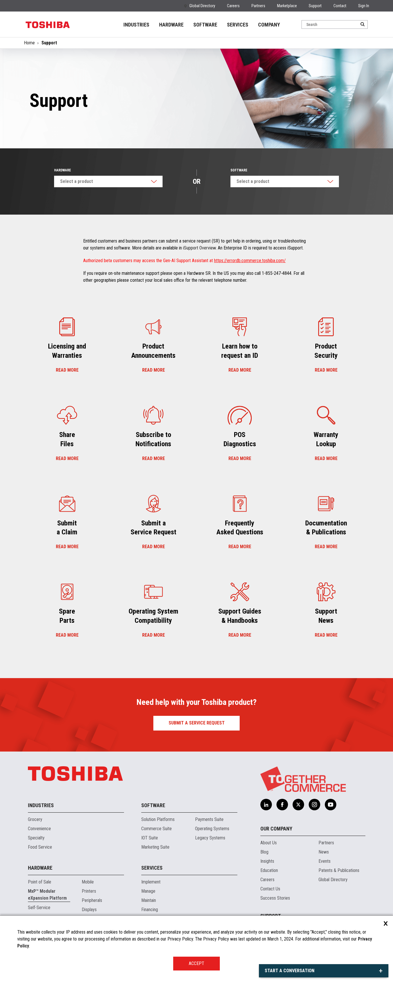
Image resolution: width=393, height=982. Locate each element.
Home (29, 43)
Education (269, 870)
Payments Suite (209, 819)
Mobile (88, 882)
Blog (264, 852)
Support (315, 5)
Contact (339, 5)
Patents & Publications (338, 870)
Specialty (36, 838)
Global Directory (202, 5)
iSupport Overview (199, 248)
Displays (89, 909)
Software (238, 170)
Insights (267, 861)
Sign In (363, 5)
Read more (67, 370)
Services (152, 868)
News (323, 852)
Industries (41, 805)
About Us (268, 842)
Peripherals (92, 900)
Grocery (35, 819)
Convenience (39, 828)
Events (324, 861)
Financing (149, 909)
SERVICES (237, 25)
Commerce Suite (156, 828)
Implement (151, 882)
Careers (233, 5)
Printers (89, 891)
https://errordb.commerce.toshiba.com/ (250, 260)
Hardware (62, 170)
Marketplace (287, 5)
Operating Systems (212, 828)
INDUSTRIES (136, 25)
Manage (148, 891)
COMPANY (269, 25)
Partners (258, 5)
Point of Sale (39, 882)
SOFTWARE (205, 25)
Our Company (276, 829)
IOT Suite (149, 838)
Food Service (40, 847)
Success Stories (275, 898)
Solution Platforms (158, 819)
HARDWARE (171, 25)
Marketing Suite (155, 847)
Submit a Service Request (197, 723)
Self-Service (39, 907)
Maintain (148, 900)
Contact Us (270, 889)
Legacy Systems (210, 838)
